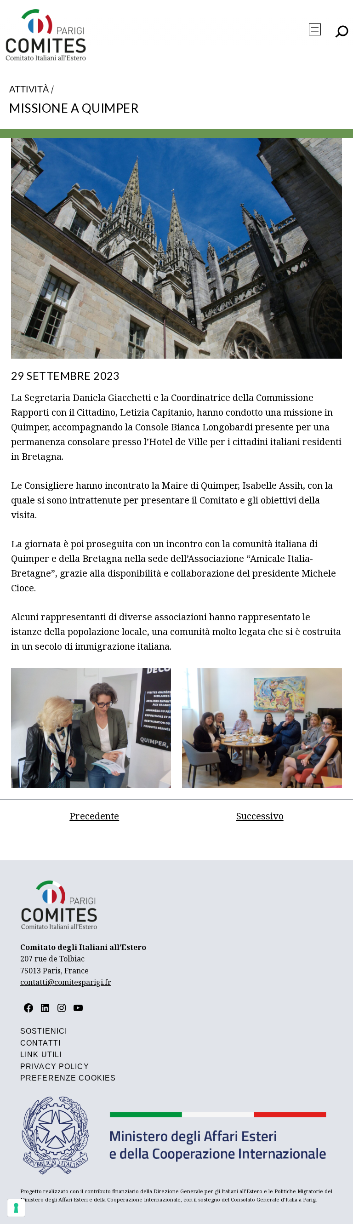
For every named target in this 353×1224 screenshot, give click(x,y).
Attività (29, 89)
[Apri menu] (314, 29)
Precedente (94, 816)
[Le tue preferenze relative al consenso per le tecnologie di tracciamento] (16, 1208)
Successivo (260, 816)
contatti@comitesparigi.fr (65, 982)
